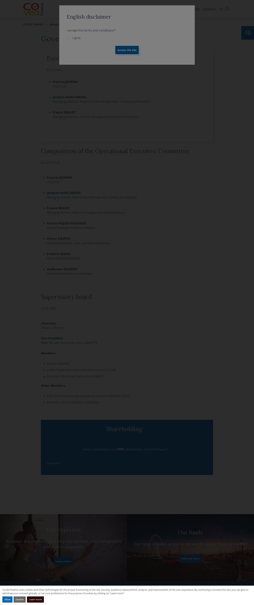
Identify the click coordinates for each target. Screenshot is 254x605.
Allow (7, 599)
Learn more (35, 599)
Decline (20, 599)
